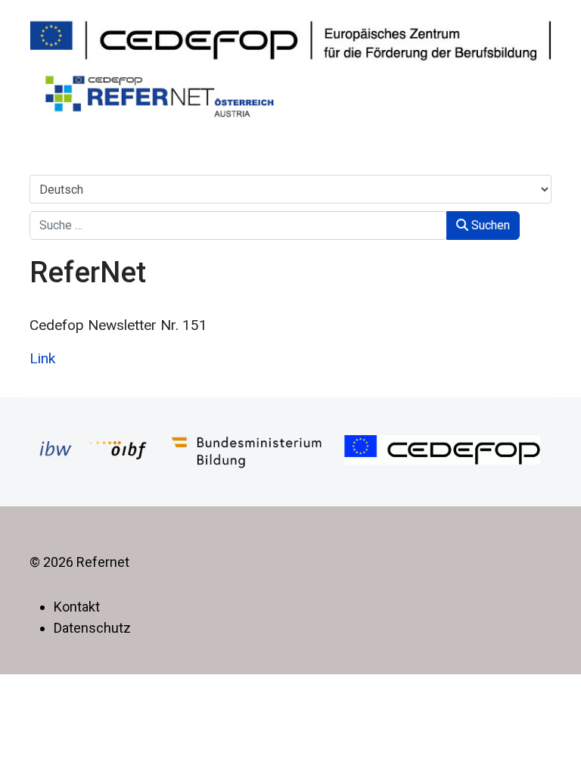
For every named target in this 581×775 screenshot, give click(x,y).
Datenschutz (92, 628)
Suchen (489, 225)
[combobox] (238, 225)
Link (42, 358)
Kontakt (77, 607)
